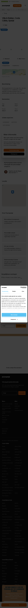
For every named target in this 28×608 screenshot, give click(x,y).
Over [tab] (23, 291)
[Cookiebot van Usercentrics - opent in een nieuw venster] (20, 287)
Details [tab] (14, 291)
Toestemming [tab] (5, 291)
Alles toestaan (14, 314)
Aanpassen (13, 319)
